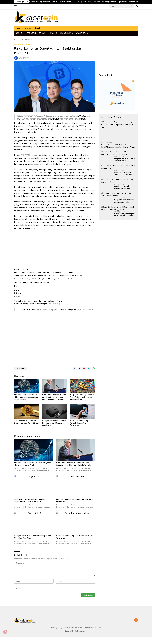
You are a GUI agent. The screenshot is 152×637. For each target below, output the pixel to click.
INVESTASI (28, 44)
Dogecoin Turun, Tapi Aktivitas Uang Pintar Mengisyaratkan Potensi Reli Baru (94, 2)
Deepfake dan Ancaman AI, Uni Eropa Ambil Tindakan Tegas (124, 201)
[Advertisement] (54, 248)
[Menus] (15, 6)
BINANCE (82, 116)
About (18, 28)
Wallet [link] (17, 296)
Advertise (27, 28)
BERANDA (19, 33)
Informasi (62, 309)
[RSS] (136, 620)
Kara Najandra (24, 57)
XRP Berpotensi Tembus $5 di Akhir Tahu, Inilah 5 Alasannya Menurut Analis (43, 272)
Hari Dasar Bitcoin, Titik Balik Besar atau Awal (32, 282)
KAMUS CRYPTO (66, 33)
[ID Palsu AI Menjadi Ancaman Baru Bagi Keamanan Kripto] (118, 180)
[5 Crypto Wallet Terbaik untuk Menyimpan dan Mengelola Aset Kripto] (54, 411)
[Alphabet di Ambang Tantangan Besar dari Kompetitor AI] (118, 167)
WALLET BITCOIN (82, 33)
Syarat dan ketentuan (73, 628)
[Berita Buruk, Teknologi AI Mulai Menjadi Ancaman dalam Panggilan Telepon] (118, 208)
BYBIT (19, 119)
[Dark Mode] (136, 6)
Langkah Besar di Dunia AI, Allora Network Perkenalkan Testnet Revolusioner (124, 160)
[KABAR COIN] (36, 17)
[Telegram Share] (89, 368)
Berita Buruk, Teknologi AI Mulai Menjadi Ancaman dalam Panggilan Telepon (124, 215)
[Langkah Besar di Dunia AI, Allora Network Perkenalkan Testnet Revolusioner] (118, 153)
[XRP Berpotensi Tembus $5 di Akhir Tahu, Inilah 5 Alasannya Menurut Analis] (26, 386)
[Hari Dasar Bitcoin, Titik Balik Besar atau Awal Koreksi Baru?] (26, 411)
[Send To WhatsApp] (93, 368)
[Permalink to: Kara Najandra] (16, 58)
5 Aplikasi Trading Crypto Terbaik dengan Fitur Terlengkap (37, 304)
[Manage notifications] (5, 632)
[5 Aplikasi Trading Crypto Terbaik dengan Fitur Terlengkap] (82, 411)
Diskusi (72, 309)
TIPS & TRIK (31, 33)
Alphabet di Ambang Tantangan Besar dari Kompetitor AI (123, 173)
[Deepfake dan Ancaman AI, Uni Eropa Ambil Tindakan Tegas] (118, 194)
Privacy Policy (56, 628)
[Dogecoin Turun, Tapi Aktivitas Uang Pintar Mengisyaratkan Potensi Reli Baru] (82, 386)
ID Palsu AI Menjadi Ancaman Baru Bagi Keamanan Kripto (122, 187)
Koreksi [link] (17, 286)
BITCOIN (42, 33)
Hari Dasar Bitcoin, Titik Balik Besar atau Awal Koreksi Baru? (26, 422)
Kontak (37, 28)
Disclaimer (89, 628)
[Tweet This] (79, 368)
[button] (131, 6)
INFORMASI (18, 44)
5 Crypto (17, 293)
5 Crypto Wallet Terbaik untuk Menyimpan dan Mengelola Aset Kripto (54, 423)
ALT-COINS (53, 33)
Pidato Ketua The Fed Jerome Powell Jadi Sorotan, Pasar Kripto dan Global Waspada (48, 275)
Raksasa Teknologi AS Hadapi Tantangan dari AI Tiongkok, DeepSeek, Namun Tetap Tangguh (117, 146)
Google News (31, 309)
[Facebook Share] (74, 368)
